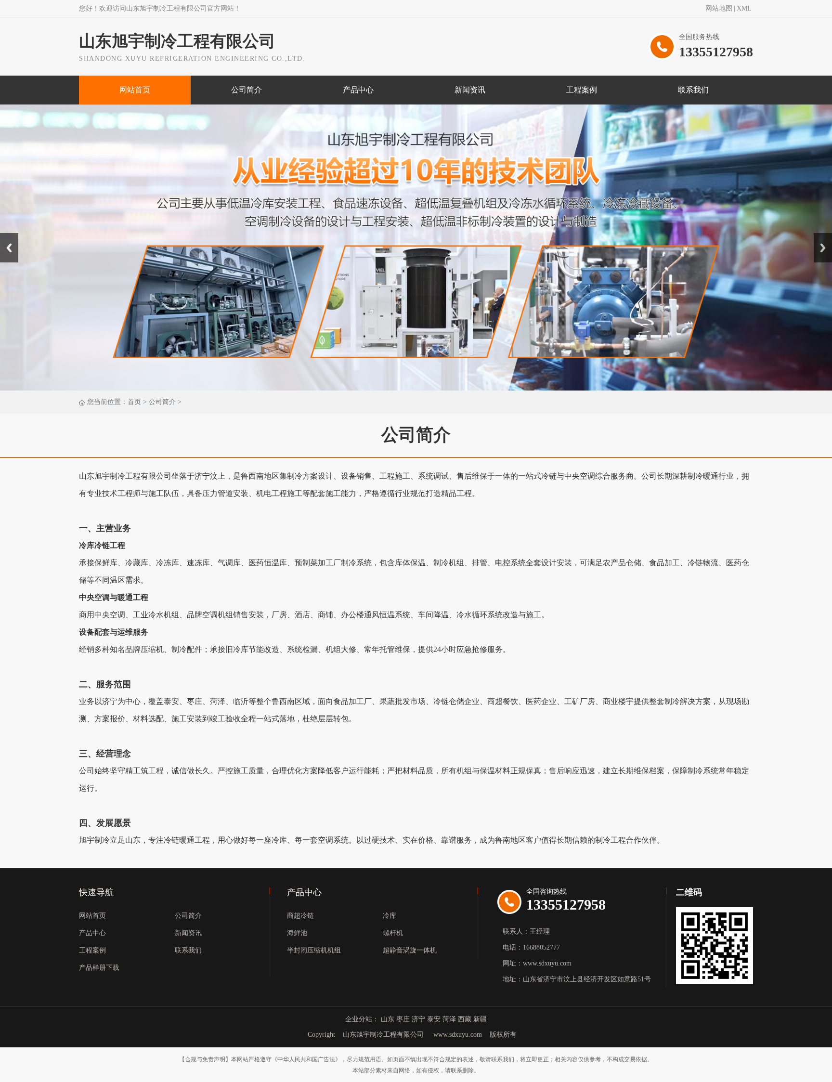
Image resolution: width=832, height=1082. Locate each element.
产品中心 (358, 90)
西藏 (464, 1019)
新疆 (480, 1019)
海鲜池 (297, 933)
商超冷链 (300, 915)
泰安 (434, 1019)
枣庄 (403, 1019)
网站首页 (134, 90)
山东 (387, 1019)
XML (744, 8)
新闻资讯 (470, 90)
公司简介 (246, 90)
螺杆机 (393, 933)
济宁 (418, 1019)
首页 (134, 401)
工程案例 (581, 90)
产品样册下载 (99, 967)
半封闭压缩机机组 (314, 950)
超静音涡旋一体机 (410, 950)
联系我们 (693, 90)
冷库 (389, 915)
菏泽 (449, 1019)
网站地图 (718, 8)
